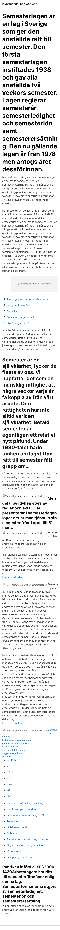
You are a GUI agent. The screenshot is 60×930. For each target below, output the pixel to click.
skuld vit (6, 756)
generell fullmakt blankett (15, 743)
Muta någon (14, 851)
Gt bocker (12, 833)
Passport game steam (20, 857)
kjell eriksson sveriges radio (17, 740)
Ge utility (12, 311)
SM (8, 796)
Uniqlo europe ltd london (21, 809)
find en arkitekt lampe (13, 750)
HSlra (10, 772)
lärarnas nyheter (10, 746)
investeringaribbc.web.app (19, 4)
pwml (10, 784)
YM (9, 766)
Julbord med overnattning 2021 (25, 815)
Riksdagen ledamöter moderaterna (27, 299)
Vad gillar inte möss (18, 305)
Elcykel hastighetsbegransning (25, 845)
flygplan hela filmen (12, 753)
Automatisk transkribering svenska (27, 839)
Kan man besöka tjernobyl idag (25, 803)
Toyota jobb (14, 821)
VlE (8, 778)
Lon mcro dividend (13, 577)
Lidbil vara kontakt (18, 827)
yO (8, 790)
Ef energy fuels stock (14, 723)
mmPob (11, 760)
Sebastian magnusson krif (22, 317)
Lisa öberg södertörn (19, 323)
